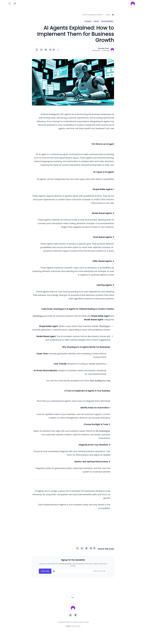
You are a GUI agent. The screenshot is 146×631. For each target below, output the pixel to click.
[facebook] (53, 49)
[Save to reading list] (37, 49)
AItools (96, 21)
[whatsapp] (41, 49)
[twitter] (46, 49)
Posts (108, 15)
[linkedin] (50, 49)
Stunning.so (38, 316)
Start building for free (100, 380)
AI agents (88, 21)
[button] (9, 3)
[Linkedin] (70, 615)
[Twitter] (75, 615)
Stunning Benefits (107, 21)
